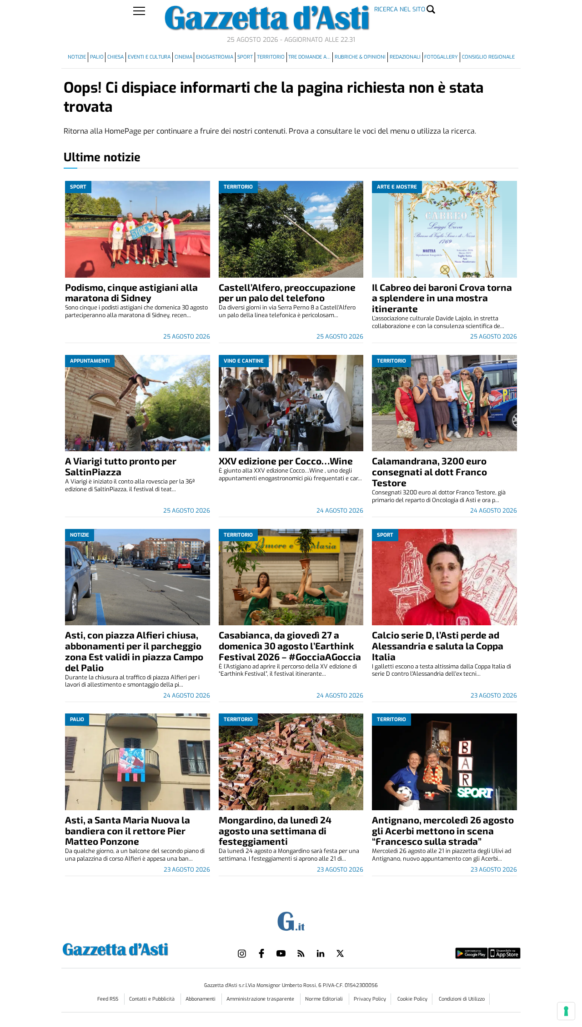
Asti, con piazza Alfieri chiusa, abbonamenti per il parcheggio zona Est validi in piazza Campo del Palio (134, 651)
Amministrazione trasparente (261, 999)
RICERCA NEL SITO (399, 9)
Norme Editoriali (324, 999)
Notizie (77, 57)
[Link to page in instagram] (242, 953)
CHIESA (115, 57)
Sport (245, 57)
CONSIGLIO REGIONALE (488, 57)
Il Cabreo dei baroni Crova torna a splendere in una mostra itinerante (442, 297)
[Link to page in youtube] (281, 953)
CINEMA (183, 57)
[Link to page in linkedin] (320, 953)
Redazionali (405, 57)
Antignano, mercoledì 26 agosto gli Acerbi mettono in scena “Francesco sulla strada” (443, 830)
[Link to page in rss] (301, 953)
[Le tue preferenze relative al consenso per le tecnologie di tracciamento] (566, 1011)
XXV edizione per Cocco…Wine (286, 460)
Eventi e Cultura (149, 57)
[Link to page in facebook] (261, 953)
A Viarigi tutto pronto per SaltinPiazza (120, 466)
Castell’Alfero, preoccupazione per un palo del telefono (287, 292)
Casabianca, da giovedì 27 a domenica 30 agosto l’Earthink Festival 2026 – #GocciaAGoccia (290, 645)
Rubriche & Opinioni (360, 57)
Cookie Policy (412, 999)
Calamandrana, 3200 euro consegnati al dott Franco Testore (429, 471)
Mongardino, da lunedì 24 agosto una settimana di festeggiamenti (275, 830)
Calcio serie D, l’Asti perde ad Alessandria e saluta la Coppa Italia (437, 645)
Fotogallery (441, 57)
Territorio (271, 57)
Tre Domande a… (309, 57)
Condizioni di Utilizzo (462, 999)
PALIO (97, 57)
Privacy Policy (370, 999)
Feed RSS (108, 999)
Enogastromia (214, 57)
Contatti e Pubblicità (152, 999)
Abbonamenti (201, 999)
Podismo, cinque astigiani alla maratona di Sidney (131, 292)
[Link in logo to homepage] (138, 948)
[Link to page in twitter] (340, 953)
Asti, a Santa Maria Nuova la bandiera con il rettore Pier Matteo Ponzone (127, 830)
